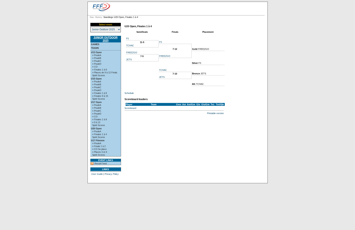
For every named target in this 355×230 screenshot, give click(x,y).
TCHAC (130, 45)
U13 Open (96, 52)
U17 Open (96, 102)
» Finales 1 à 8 (99, 69)
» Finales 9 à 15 (100, 96)
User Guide (97, 174)
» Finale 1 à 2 (99, 146)
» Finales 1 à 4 (99, 134)
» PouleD (96, 64)
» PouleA (96, 55)
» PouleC (96, 61)
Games (95, 44)
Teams (95, 48)
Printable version (215, 113)
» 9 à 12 (96, 122)
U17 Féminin (98, 140)
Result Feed (101, 163)
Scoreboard (130, 108)
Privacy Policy (112, 174)
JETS (129, 59)
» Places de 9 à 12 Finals (104, 72)
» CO (95, 66)
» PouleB (96, 58)
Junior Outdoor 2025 (105, 39)
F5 (127, 38)
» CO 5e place (99, 149)
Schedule (129, 93)
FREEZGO (131, 52)
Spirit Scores (98, 75)
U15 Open (96, 78)
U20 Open (96, 128)
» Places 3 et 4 (99, 152)
